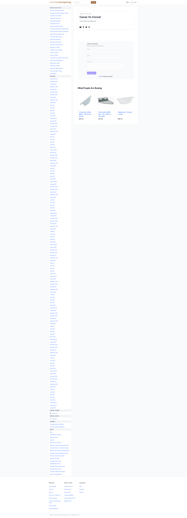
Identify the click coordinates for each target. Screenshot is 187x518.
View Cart (51, 489)
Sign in (101, 76)
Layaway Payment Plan (69, 498)
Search (93, 2)
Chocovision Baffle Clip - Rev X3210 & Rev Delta (104, 114)
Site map (81, 492)
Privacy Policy (67, 489)
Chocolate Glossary (53, 508)
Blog (80, 486)
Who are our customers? (55, 495)
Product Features (53, 498)
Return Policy (67, 492)
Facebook (81, 489)
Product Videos (52, 505)
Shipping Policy (67, 501)
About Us (51, 492)
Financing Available (68, 495)
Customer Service (68, 486)
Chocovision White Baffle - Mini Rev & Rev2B (85, 114)
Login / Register (52, 486)
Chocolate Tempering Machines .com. (63, 514)
